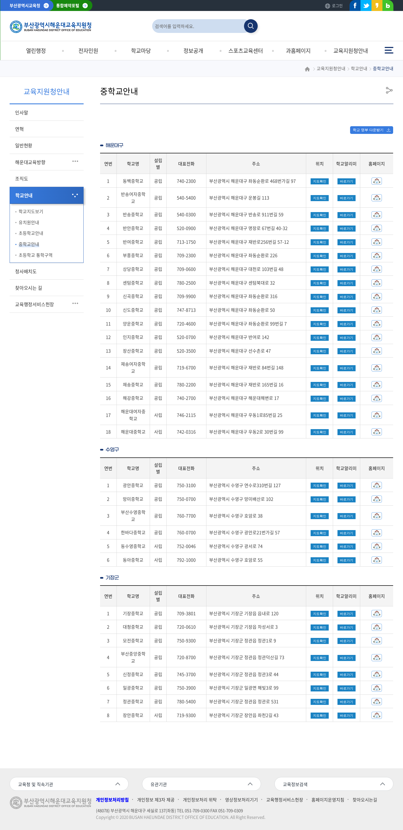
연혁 (19, 128)
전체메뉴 (389, 47)
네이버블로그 (386, 6)
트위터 (364, 6)
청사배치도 (26, 271)
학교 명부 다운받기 (368, 130)
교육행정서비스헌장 (34, 304)
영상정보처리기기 (241, 799)
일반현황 (23, 145)
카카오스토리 (375, 6)
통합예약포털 (67, 5)
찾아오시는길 (365, 799)
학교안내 (24, 195)
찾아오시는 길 (28, 287)
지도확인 (319, 181)
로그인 (337, 5)
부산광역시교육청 (25, 5)
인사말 (21, 112)
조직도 (21, 178)
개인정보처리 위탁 (200, 799)
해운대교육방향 (30, 162)
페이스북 (353, 6)
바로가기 (346, 181)
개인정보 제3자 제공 (156, 799)
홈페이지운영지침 (327, 799)
